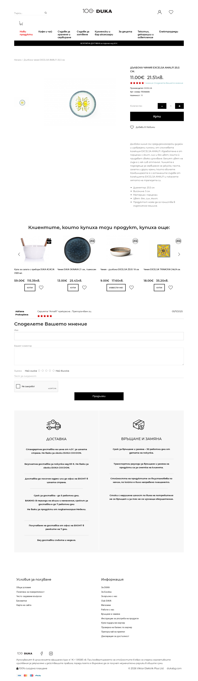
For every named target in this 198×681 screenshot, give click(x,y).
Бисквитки (21, 600)
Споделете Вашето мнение (168, 83)
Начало (18, 60)
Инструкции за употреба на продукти (120, 618)
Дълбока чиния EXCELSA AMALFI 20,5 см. (44, 60)
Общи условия (23, 587)
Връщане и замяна (110, 614)
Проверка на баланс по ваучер (116, 627)
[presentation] (18, 254)
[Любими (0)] (171, 12)
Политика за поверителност (30, 592)
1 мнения (149, 83)
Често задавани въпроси (29, 596)
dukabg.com (174, 668)
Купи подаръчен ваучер (113, 623)
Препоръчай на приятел (113, 631)
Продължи (99, 396)
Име (16, 330)
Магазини (106, 605)
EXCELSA (148, 88)
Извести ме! (116, 287)
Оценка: (18, 371)
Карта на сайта (23, 605)
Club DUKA (106, 600)
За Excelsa (106, 592)
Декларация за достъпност (115, 636)
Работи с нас (107, 609)
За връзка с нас (109, 596)
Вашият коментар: (23, 346)
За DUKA (105, 587)
